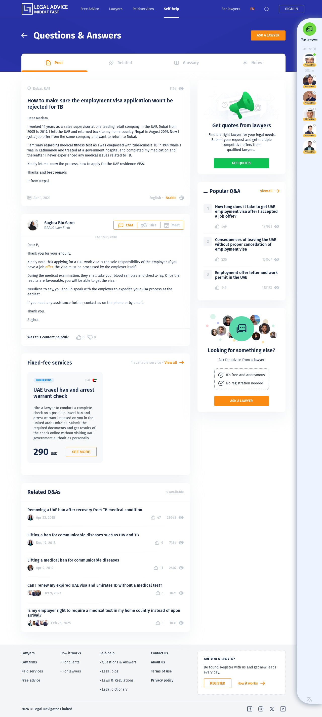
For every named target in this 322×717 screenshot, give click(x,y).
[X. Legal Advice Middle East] (271, 708)
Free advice (30, 680)
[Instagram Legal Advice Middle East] (260, 708)
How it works (247, 683)
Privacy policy (162, 680)
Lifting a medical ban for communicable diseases (73, 560)
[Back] (27, 35)
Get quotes (241, 163)
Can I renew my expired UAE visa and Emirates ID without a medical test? (94, 585)
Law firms (29, 662)
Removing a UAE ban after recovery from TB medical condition (84, 509)
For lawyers (231, 8)
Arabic (171, 197)
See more (81, 452)
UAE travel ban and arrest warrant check (63, 393)
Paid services (143, 8)
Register (217, 683)
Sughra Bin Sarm (59, 222)
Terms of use (161, 671)
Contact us (159, 653)
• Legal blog (109, 671)
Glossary (191, 63)
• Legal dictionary (114, 689)
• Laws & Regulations (117, 680)
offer (49, 266)
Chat (129, 225)
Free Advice (89, 8)
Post (59, 63)
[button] (252, 9)
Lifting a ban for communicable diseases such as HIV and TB (83, 535)
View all (171, 362)
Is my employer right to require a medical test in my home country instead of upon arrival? (103, 613)
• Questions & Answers (118, 662)
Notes (256, 63)
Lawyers (116, 8)
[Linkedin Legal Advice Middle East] (283, 708)
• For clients (69, 662)
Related (124, 63)
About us (158, 662)
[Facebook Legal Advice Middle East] (249, 708)
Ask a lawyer (268, 35)
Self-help (171, 8)
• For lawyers (70, 671)
